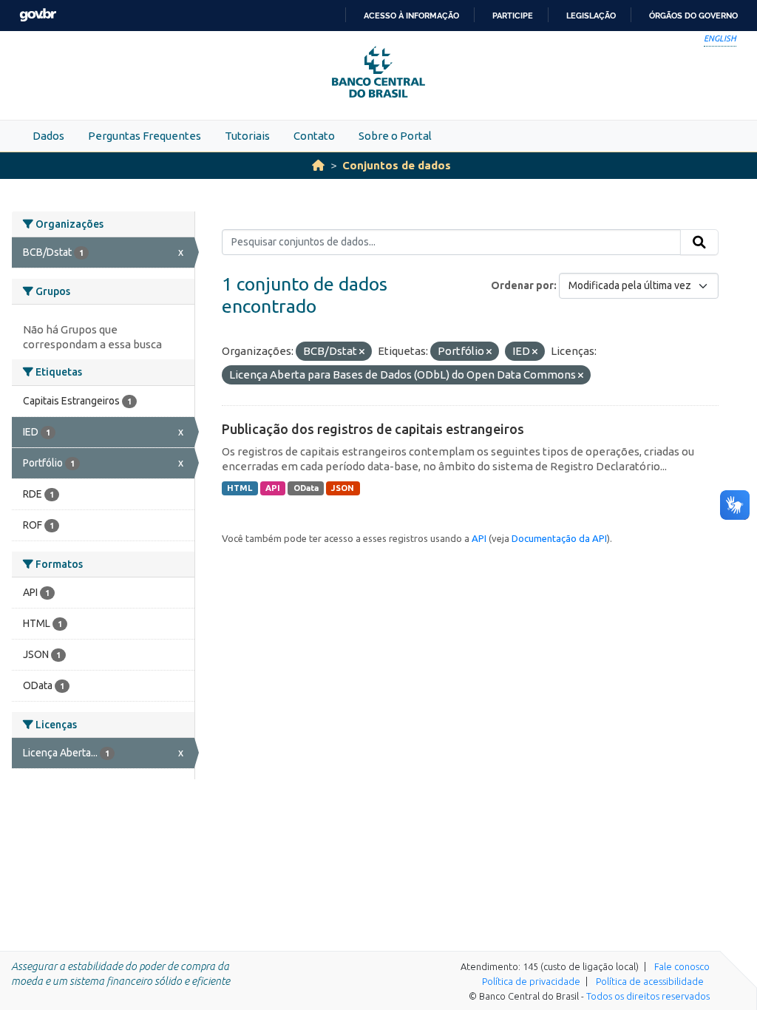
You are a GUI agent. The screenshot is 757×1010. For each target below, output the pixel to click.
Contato (314, 135)
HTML (239, 488)
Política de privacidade (531, 981)
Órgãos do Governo (693, 15)
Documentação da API (559, 538)
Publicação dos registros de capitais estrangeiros (373, 428)
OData (306, 488)
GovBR (37, 15)
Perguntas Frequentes (144, 135)
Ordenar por (522, 285)
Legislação (591, 15)
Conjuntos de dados (396, 165)
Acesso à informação (411, 15)
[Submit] (699, 242)
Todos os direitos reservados (648, 996)
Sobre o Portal (395, 135)
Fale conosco (682, 966)
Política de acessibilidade (650, 981)
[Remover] (361, 352)
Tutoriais (247, 135)
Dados (48, 135)
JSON (342, 488)
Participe (512, 15)
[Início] (318, 165)
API (272, 488)
